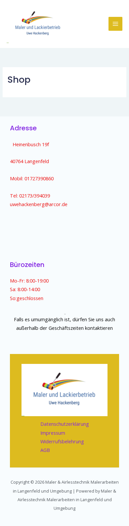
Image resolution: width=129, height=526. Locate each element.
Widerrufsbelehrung (62, 441)
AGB (45, 450)
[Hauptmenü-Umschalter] (115, 24)
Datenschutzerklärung (64, 423)
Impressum (52, 432)
